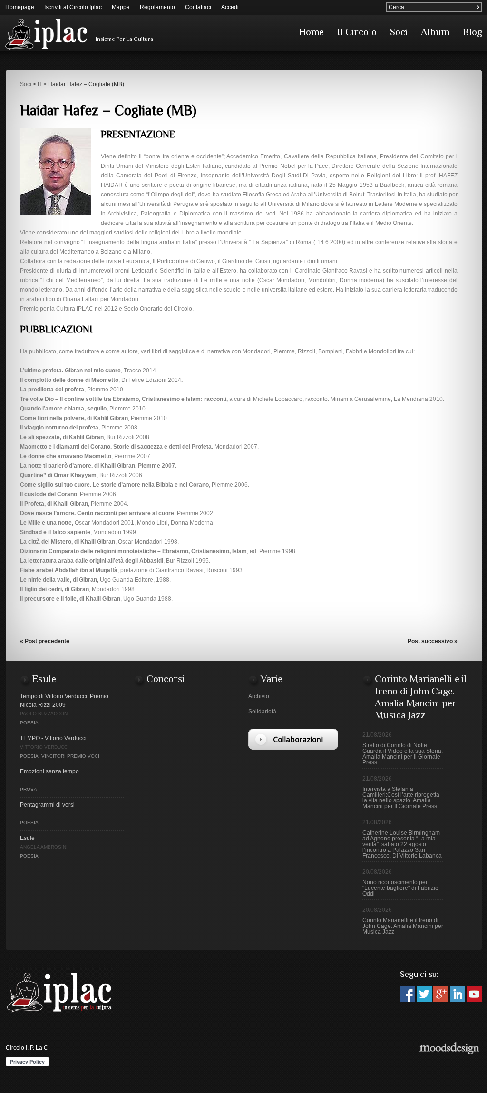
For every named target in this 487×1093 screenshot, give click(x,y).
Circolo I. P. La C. (27, 1047)
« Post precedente (44, 641)
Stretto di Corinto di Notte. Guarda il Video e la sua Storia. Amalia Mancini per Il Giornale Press (402, 754)
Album (435, 32)
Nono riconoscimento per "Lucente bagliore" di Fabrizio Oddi (400, 888)
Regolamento (157, 7)
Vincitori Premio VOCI (70, 756)
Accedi (230, 7)
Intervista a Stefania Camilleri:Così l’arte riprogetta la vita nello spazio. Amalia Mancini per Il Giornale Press (400, 798)
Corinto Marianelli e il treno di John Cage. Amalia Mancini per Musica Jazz (402, 926)
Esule (27, 838)
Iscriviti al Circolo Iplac (73, 7)
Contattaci (198, 7)
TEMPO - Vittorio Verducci (53, 738)
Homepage (19, 7)
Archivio (258, 696)
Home (311, 32)
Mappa (121, 7)
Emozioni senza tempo (49, 771)
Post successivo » (433, 641)
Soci (399, 32)
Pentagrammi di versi (47, 804)
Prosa (28, 789)
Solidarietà (262, 711)
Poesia (29, 722)
